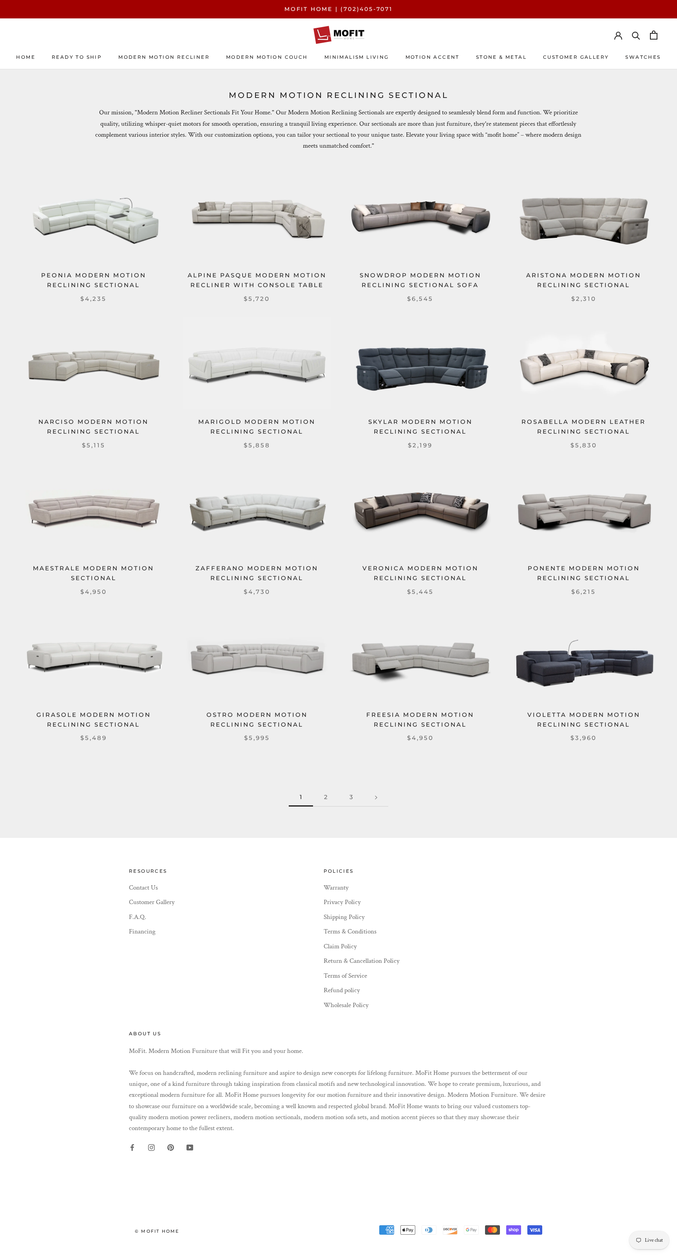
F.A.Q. (137, 917)
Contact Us (143, 887)
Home (25, 57)
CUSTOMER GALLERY (576, 57)
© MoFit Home (157, 1231)
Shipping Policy (344, 917)
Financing (142, 931)
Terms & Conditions (350, 931)
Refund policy (342, 990)
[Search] (636, 35)
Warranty (336, 887)
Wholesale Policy (346, 1005)
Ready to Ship (77, 57)
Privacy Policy (342, 902)
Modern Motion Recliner (164, 57)
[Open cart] (653, 35)
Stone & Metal (501, 57)
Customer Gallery (152, 902)
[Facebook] (132, 1146)
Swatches (643, 57)
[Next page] (376, 797)
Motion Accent (432, 57)
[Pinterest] (170, 1146)
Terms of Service (345, 975)
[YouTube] (189, 1146)
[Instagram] (151, 1146)
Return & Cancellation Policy (362, 961)
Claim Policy (340, 946)
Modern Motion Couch (267, 57)
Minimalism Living (356, 57)
